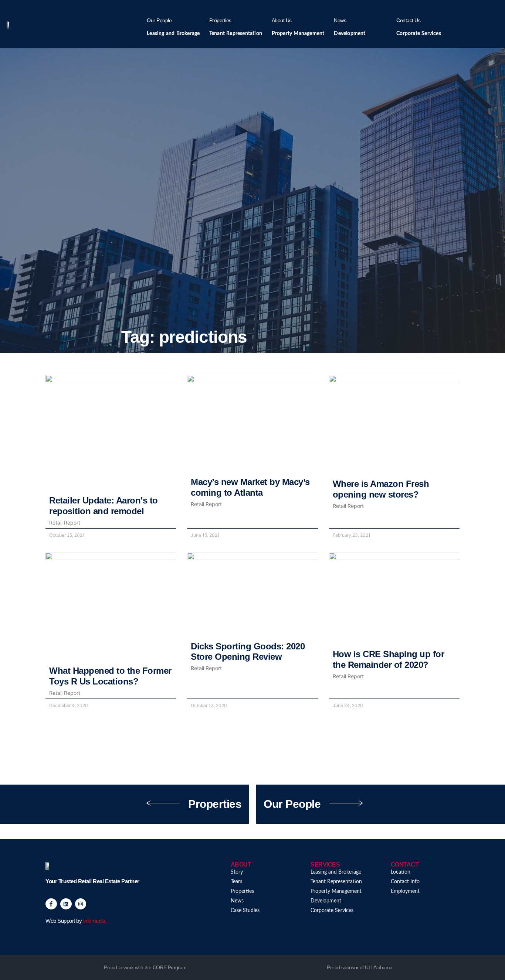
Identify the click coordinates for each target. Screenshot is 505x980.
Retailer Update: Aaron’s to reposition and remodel (103, 505)
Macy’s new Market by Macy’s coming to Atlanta (250, 487)
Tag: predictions (184, 336)
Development (349, 33)
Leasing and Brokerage (173, 33)
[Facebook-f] (51, 904)
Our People (159, 20)
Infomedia (94, 921)
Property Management (298, 33)
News (340, 20)
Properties (220, 20)
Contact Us (408, 20)
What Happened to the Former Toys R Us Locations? (110, 676)
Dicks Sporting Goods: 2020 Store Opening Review (248, 651)
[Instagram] (81, 904)
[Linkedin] (66, 904)
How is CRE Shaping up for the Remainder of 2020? (388, 659)
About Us (282, 20)
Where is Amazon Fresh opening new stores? (381, 489)
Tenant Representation (235, 33)
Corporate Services (418, 33)
